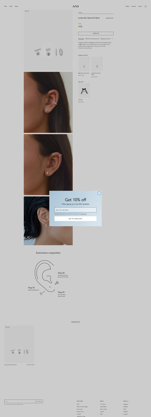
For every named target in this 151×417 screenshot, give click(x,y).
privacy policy (83, 214)
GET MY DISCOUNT (75, 219)
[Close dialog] (99, 193)
